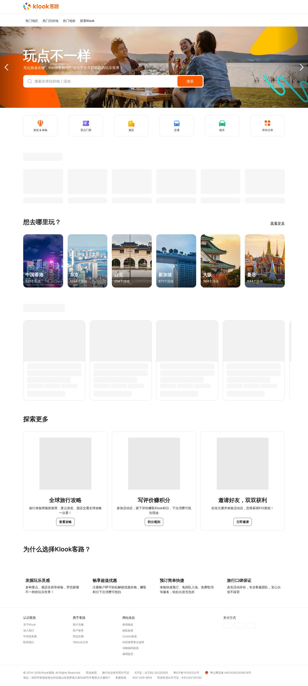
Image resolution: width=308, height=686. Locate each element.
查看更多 (277, 223)
